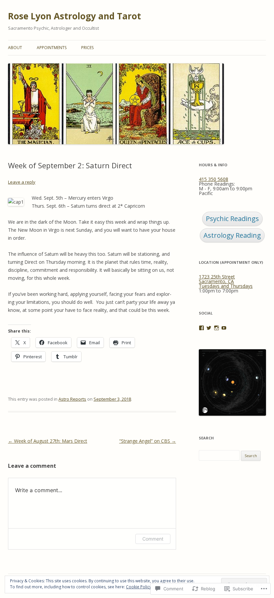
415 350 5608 (213, 179)
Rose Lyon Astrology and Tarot (74, 16)
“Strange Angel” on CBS (147, 441)
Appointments (51, 47)
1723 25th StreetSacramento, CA (217, 278)
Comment (152, 539)
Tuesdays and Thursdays (226, 286)
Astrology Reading (232, 235)
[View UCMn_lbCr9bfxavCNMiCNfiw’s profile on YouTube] (224, 328)
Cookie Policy (138, 587)
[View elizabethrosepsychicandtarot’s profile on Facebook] (201, 328)
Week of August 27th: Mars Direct (47, 441)
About (15, 47)
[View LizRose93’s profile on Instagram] (216, 328)
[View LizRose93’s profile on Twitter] (209, 328)
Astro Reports (72, 399)
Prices (87, 47)
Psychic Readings (232, 218)
